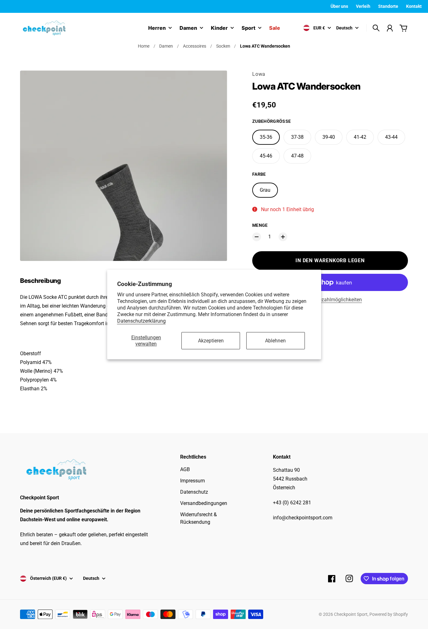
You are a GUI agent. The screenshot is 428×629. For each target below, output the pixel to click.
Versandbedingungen (203, 503)
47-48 (297, 156)
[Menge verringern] (256, 236)
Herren (157, 28)
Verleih (363, 6)
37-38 (297, 137)
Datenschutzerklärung (141, 321)
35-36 (266, 137)
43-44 (391, 137)
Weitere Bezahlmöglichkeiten (330, 300)
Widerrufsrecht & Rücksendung (198, 518)
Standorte (388, 6)
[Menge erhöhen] (283, 236)
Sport (248, 28)
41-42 (360, 137)
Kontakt (414, 6)
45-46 (266, 156)
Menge (260, 225)
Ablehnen (275, 341)
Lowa (258, 74)
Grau (265, 190)
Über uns (339, 6)
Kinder (219, 28)
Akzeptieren (211, 341)
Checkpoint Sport (351, 614)
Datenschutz (194, 492)
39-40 (328, 137)
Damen (188, 28)
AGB (185, 469)
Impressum (192, 481)
